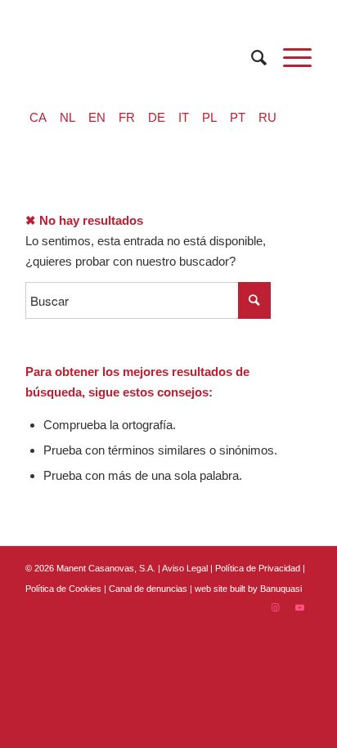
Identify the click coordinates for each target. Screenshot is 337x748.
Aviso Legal (185, 568)
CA (38, 117)
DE (156, 117)
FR (127, 117)
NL (67, 117)
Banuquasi (281, 588)
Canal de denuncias (148, 588)
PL (209, 117)
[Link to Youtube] (299, 607)
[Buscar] (251, 58)
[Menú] (289, 58)
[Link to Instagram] (275, 607)
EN (97, 117)
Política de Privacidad (259, 568)
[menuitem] (251, 58)
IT (183, 117)
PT (237, 117)
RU (267, 117)
